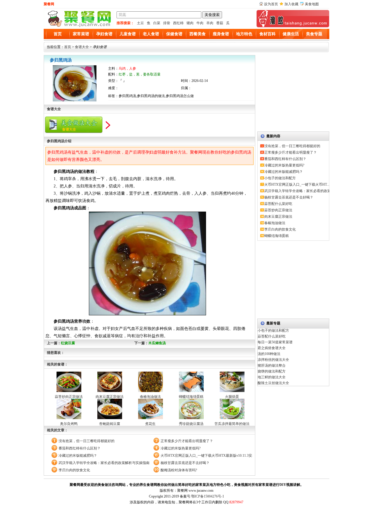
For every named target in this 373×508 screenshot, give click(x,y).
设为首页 (271, 4)
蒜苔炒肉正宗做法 (69, 397)
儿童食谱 (127, 34)
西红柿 (178, 23)
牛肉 (199, 23)
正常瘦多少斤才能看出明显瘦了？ (187, 441)
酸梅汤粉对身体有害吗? (179, 470)
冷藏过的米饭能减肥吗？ (78, 455)
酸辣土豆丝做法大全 (273, 383)
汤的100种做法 (269, 354)
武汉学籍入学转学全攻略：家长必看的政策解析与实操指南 (104, 463)
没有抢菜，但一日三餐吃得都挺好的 (87, 441)
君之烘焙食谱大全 (272, 348)
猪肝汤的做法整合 (272, 365)
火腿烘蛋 (232, 397)
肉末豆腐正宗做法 (110, 397)
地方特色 (244, 34)
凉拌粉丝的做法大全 (273, 360)
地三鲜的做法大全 (272, 377)
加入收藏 (291, 4)
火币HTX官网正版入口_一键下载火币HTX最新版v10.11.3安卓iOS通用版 (206, 455)
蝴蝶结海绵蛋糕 (191, 397)
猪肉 (189, 23)
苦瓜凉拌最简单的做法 (231, 424)
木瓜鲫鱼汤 (157, 343)
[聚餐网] (79, 26)
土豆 (140, 23)
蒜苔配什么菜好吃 (278, 204)
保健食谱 (174, 34)
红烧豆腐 (68, 343)
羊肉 (209, 23)
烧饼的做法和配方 (272, 371)
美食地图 (312, 4)
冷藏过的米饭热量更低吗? (180, 448)
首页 (58, 34)
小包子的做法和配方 (280, 178)
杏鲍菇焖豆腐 (109, 424)
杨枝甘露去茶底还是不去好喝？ (185, 463)
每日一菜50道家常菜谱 (275, 342)
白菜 (156, 23)
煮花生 (150, 424)
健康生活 (291, 34)
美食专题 (314, 34)
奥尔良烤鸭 (69, 424)
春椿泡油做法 (150, 397)
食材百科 (267, 34)
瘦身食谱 (221, 34)
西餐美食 (197, 34)
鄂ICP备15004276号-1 (207, 496)
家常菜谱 (81, 34)
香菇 (219, 23)
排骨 (166, 23)
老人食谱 (151, 34)
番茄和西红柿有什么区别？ (80, 448)
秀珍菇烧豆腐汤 (191, 424)
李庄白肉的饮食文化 (74, 470)
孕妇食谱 (104, 34)
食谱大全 (82, 47)
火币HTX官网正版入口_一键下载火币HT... (296, 184)
